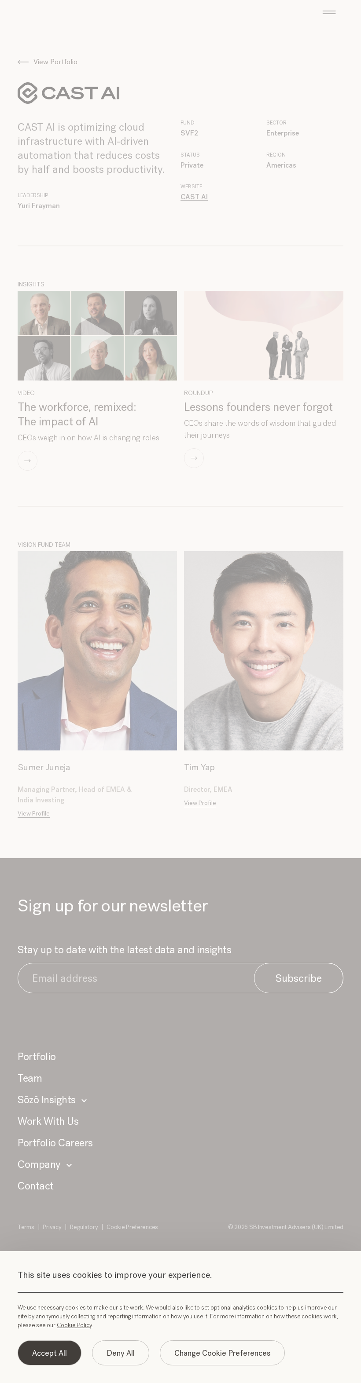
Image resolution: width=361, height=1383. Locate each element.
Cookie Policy (74, 1325)
